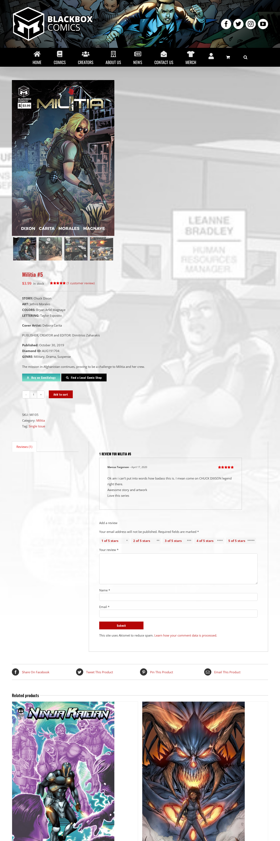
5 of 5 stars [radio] (236, 541)
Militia (40, 420)
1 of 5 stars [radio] (109, 541)
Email (104, 607)
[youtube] (263, 24)
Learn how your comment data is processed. (185, 635)
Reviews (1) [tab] (24, 447)
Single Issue (37, 426)
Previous (15, 158)
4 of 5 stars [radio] (205, 541)
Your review (108, 550)
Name (104, 590)
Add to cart (60, 394)
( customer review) (80, 283)
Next (132, 158)
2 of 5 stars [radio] (141, 541)
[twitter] (238, 24)
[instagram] (251, 24)
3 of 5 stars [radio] (173, 541)
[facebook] (226, 24)
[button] (245, 57)
